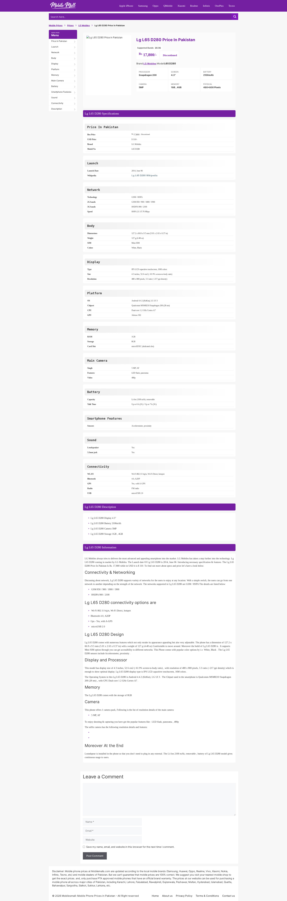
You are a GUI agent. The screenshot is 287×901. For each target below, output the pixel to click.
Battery (54, 86)
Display (54, 63)
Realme (194, 5)
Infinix (206, 5)
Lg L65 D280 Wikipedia (144, 175)
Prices (70, 25)
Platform (55, 69)
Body (53, 58)
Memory (55, 75)
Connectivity (57, 103)
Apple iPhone (126, 5)
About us (167, 895)
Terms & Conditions (207, 895)
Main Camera (57, 80)
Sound (54, 97)
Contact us (228, 895)
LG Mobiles (84, 25)
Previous (81, 65)
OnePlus (219, 5)
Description (56, 109)
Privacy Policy (184, 895)
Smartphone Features (61, 92)
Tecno (232, 5)
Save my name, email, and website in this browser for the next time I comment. (130, 846)
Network (55, 52)
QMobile (168, 5)
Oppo (155, 5)
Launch (54, 46)
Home (155, 895)
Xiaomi (181, 5)
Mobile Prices (55, 25)
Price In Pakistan (59, 41)
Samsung (143, 5)
